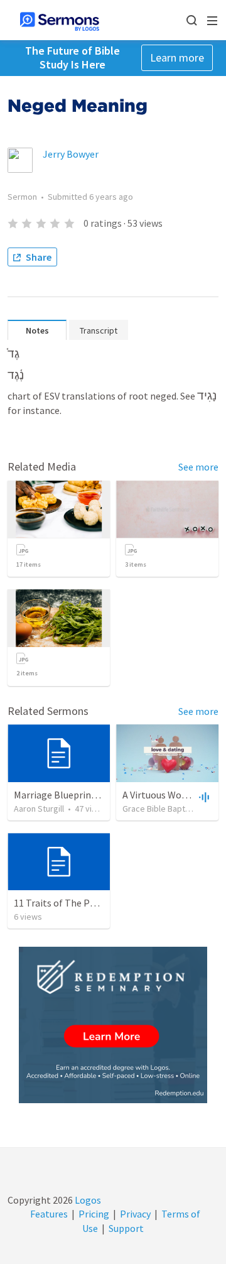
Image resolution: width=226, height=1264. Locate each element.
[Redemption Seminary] (113, 1025)
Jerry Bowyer (71, 154)
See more (198, 466)
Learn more (177, 57)
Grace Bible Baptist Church (172, 808)
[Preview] (202, 796)
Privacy (135, 1213)
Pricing (93, 1213)
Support (126, 1228)
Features (49, 1213)
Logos (87, 1200)
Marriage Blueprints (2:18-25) (76, 794)
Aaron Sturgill (39, 808)
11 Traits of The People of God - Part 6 (96, 902)
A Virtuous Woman (161, 794)
